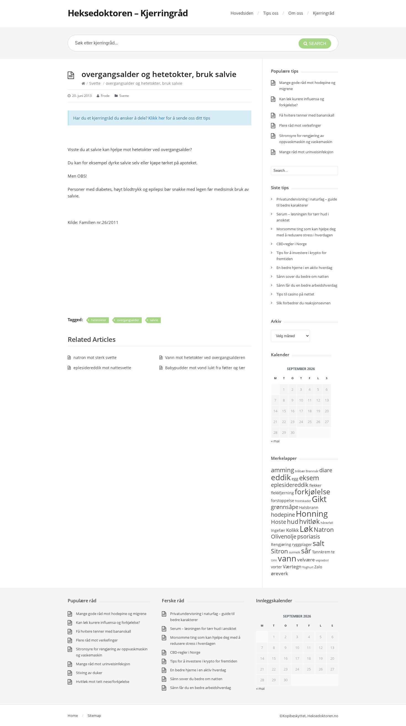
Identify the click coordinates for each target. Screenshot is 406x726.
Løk (306, 528)
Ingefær (278, 530)
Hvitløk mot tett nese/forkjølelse (102, 681)
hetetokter (98, 320)
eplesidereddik (290, 485)
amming (282, 470)
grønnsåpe (284, 507)
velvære (306, 559)
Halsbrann (308, 507)
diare (325, 470)
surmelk (294, 552)
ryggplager (302, 544)
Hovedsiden (242, 13)
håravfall (327, 523)
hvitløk (309, 521)
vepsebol (322, 560)
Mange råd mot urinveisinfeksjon (306, 151)
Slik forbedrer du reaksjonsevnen (303, 302)
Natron (324, 529)
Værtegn (292, 566)
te (333, 552)
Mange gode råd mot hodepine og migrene (111, 613)
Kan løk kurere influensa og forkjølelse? (108, 622)
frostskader (303, 501)
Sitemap (94, 715)
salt (318, 543)
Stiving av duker (89, 672)
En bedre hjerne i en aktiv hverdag (304, 267)
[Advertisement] (159, 271)
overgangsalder (128, 320)
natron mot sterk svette (95, 357)
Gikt (319, 499)
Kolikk (292, 530)
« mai (260, 688)
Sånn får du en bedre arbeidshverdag (306, 285)
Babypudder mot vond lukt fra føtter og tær (205, 367)
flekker (315, 485)
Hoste (278, 522)
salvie (154, 320)
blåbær (300, 471)
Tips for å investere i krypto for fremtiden (203, 661)
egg (295, 478)
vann (287, 558)
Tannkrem (321, 552)
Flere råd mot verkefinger (300, 125)
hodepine (283, 514)
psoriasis (308, 536)
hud (292, 521)
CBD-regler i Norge (291, 243)
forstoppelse (282, 500)
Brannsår (312, 471)
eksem (309, 477)
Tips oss (270, 13)
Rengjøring (281, 544)
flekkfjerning (282, 492)
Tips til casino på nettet (295, 294)
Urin (274, 560)
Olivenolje (283, 536)
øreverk (279, 573)
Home (73, 715)
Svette (95, 83)
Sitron (279, 551)
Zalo (318, 566)
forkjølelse (312, 492)
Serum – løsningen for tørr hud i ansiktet (203, 628)
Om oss (295, 13)
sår (306, 551)
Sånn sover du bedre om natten (302, 276)
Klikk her (156, 118)
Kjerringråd (323, 13)
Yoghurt (307, 567)
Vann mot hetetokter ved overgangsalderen (205, 357)
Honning (312, 513)
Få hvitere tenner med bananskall (306, 115)
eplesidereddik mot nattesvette (102, 367)
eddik (281, 477)
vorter (276, 566)
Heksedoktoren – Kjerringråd (128, 13)
